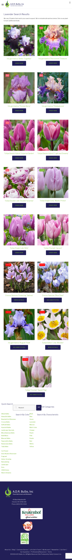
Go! (39, 407)
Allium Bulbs (5, 414)
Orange (32, 430)
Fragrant (4, 456)
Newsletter (55, 549)
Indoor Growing (6, 459)
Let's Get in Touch (35, 549)
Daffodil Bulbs (5, 424)
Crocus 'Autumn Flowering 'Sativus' (19, 295)
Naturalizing (5, 462)
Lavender (33, 422)
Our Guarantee (24, 552)
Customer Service (22, 549)
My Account (46, 549)
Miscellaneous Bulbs (8, 433)
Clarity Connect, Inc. (55, 554)
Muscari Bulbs (5, 438)
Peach (31, 433)
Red (31, 441)
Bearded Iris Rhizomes (8, 419)
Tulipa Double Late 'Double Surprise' (19, 201)
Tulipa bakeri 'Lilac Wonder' (53, 343)
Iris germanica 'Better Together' (19, 59)
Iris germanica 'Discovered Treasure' (53, 59)
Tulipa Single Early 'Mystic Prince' (53, 201)
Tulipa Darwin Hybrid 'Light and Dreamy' (53, 153)
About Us (7, 549)
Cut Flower (4, 451)
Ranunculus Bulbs (6, 444)
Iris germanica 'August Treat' (19, 343)
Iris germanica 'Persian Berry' (19, 106)
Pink (31, 435)
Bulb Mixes (4, 435)
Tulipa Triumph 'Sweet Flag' (36, 390)
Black (31, 414)
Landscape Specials (7, 430)
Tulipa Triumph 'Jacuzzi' (53, 248)
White (32, 444)
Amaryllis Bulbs (6, 416)
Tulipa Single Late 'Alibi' (19, 248)
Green (31, 419)
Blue (31, 416)
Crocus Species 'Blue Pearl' (53, 295)
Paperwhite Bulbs (7, 441)
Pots (2, 467)
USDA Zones (5, 470)
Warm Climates (6, 473)
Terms (50, 552)
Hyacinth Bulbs (6, 427)
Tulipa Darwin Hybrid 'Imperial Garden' (19, 153)
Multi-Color (33, 427)
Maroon (32, 424)
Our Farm (63, 549)
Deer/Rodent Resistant (8, 453)
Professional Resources (38, 552)
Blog (13, 549)
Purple (32, 438)
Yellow (32, 446)
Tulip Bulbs (4, 446)
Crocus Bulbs (5, 422)
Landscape (4, 464)
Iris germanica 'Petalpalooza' (53, 106)
